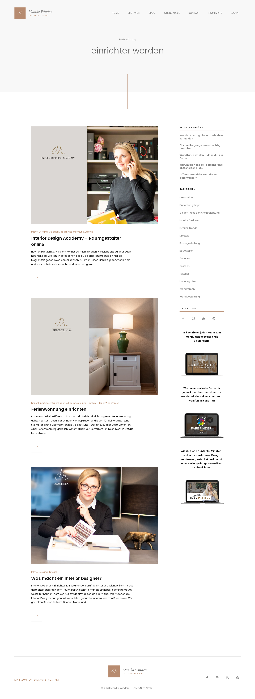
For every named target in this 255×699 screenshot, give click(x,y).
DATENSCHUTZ (37, 679)
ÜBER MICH (134, 13)
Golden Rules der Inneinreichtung (66, 231)
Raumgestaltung (77, 403)
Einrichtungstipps (40, 403)
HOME (115, 13)
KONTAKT (194, 13)
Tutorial (101, 403)
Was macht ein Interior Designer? (66, 578)
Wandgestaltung (190, 296)
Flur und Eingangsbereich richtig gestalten (200, 147)
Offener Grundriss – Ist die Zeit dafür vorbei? (199, 176)
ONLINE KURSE (172, 13)
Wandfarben (112, 403)
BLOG (152, 13)
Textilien (91, 403)
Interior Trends (188, 228)
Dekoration (186, 197)
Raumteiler (186, 251)
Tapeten (185, 258)
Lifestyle (89, 231)
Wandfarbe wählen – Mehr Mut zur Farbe (201, 157)
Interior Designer (39, 231)
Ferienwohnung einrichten (58, 409)
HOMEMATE (215, 13)
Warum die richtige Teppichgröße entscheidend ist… (201, 166)
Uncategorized (188, 281)
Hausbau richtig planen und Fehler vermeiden (201, 137)
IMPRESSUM (20, 679)
